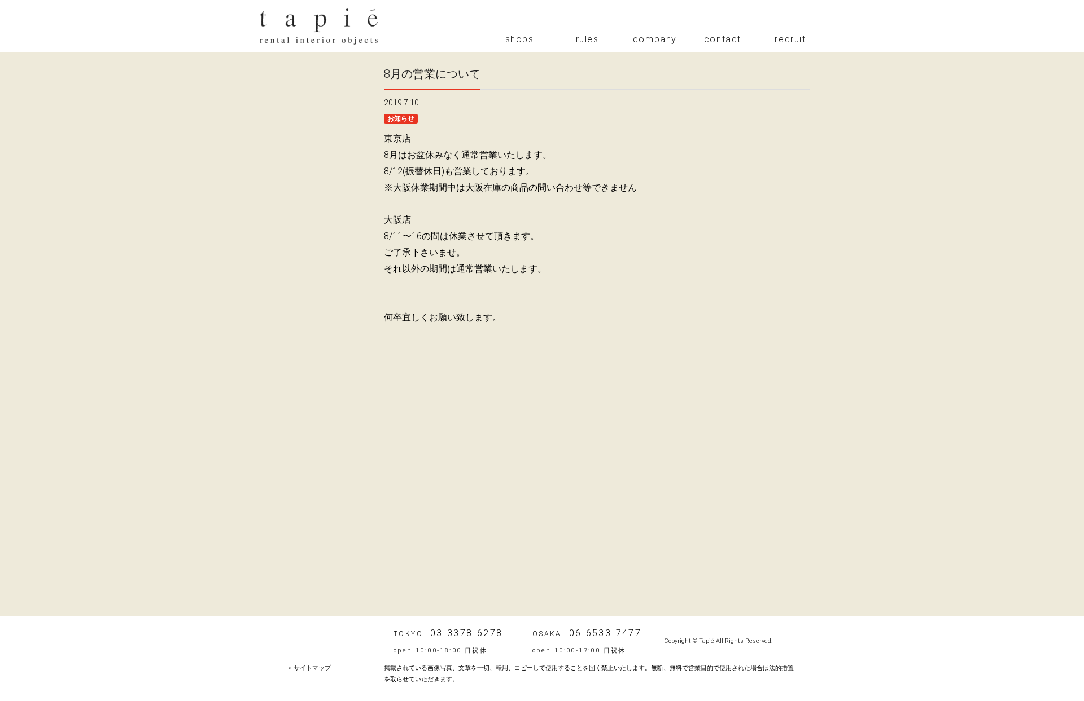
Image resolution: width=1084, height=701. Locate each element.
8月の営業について (432, 74)
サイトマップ (312, 668)
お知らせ (400, 118)
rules (587, 39)
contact (722, 39)
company (655, 39)
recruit (790, 39)
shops (519, 39)
